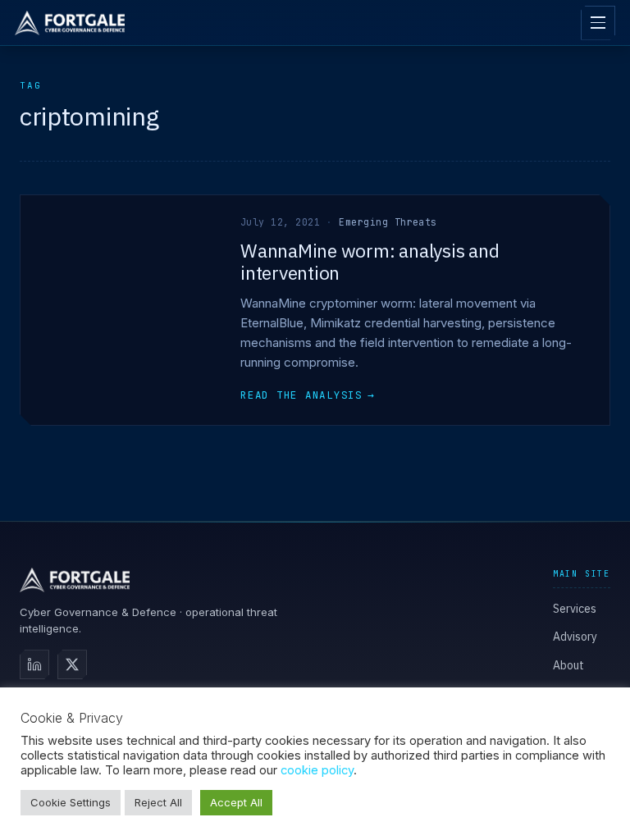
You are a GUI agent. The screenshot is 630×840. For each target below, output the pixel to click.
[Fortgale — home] (70, 23)
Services (574, 608)
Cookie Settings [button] (70, 802)
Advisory (575, 636)
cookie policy (317, 770)
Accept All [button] (236, 802)
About (568, 665)
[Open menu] (598, 23)
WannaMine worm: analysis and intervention (370, 261)
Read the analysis (307, 395)
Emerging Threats (387, 222)
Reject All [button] (158, 802)
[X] (72, 664)
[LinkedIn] (34, 664)
